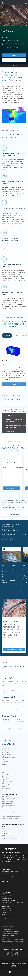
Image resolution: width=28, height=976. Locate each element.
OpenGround (5, 772)
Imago (3, 759)
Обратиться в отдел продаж (14, 649)
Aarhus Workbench (7, 803)
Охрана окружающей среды (9, 876)
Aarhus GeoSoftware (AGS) (9, 801)
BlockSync (4, 830)
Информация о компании (8, 908)
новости (4, 914)
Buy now (14, 55)
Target (3, 756)
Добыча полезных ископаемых (10, 871)
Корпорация (5, 912)
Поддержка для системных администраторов (14, 902)
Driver (3, 763)
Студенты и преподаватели (9, 886)
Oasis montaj (5, 796)
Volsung (4, 764)
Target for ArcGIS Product (8, 757)
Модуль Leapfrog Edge (8, 815)
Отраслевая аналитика (8, 883)
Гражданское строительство (9, 873)
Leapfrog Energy (6, 754)
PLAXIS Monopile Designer (9, 781)
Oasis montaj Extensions (8, 798)
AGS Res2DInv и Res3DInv (8, 805)
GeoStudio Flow (6, 788)
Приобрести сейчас (11, 488)
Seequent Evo (5, 828)
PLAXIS (4, 776)
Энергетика (5, 875)
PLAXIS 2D (4, 778)
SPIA (3, 807)
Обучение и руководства (8, 900)
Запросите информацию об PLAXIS (14, 60)
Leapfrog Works (6, 752)
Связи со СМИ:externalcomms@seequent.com (14, 941)
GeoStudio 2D (5, 785)
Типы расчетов (10, 415)
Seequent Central (6, 837)
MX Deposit (5, 761)
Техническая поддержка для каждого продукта (11, 895)
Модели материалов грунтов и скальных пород (14, 420)
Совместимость (10, 431)
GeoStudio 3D (5, 786)
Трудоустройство (6, 910)
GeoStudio (4, 783)
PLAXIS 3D (7, 335)
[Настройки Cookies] (9, 972)
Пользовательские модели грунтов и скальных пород (16, 426)
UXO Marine (5, 800)
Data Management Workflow (9, 838)
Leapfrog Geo (5, 750)
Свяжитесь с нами (14, 514)
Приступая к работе (7, 898)
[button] (25, 591)
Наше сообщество (6, 885)
